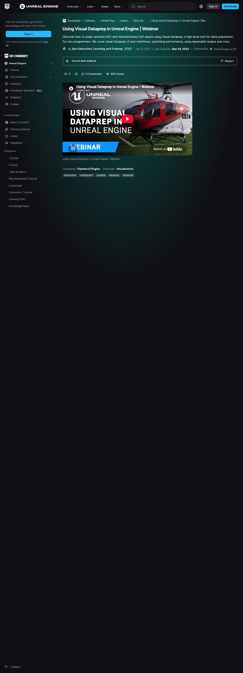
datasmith (128, 175)
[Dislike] (76, 74)
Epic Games (140, 20)
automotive (70, 175)
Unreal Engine (109, 20)
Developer (74, 20)
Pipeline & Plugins (88, 168)
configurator (86, 175)
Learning (125, 20)
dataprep (114, 175)
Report (229, 61)
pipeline (101, 175)
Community (90, 20)
